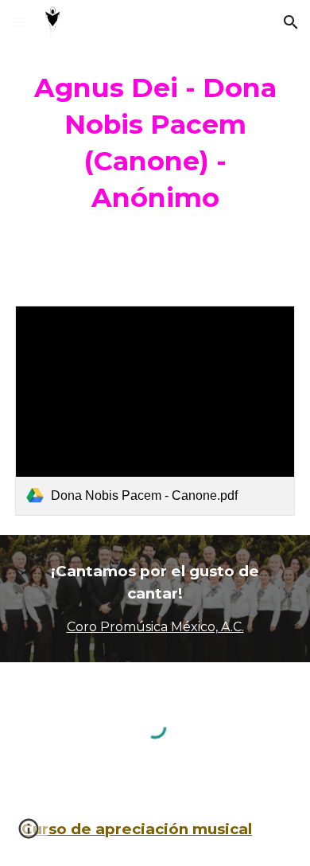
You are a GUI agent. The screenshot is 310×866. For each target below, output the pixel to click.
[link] (155, 411)
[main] (155, 143)
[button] (19, 22)
